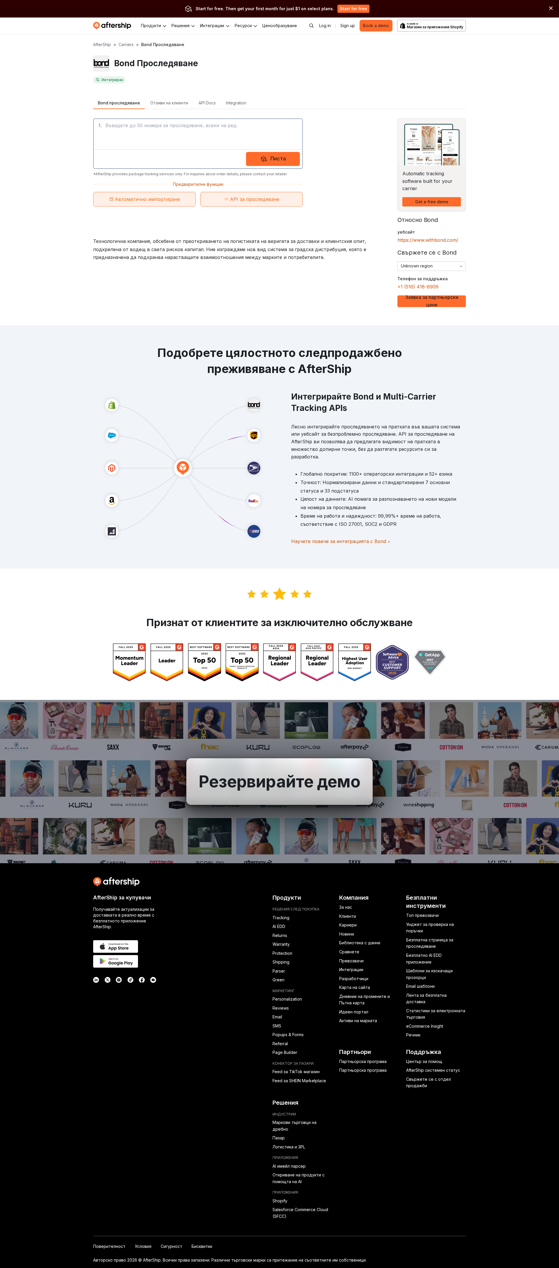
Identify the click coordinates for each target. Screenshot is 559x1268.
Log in (325, 25)
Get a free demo (431, 201)
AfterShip (102, 44)
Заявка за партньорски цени (431, 301)
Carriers (126, 44)
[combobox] (431, 266)
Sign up (347, 25)
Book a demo (376, 25)
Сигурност (171, 1246)
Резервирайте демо (279, 781)
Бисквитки (202, 1246)
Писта (278, 158)
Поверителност (109, 1246)
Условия (143, 1246)
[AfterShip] (113, 25)
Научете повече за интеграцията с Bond (340, 541)
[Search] (311, 26)
